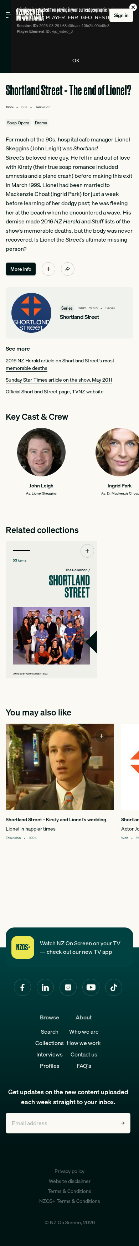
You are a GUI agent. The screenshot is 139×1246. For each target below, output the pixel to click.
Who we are (84, 1031)
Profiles (50, 1065)
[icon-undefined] (48, 269)
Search (49, 1031)
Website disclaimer (70, 1181)
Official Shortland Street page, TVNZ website (55, 391)
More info (20, 269)
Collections (49, 1043)
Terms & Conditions (69, 1191)
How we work (84, 1043)
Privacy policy (69, 1171)
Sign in (121, 15)
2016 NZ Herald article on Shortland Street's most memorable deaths (60, 364)
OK (75, 60)
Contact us (84, 1054)
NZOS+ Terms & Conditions (69, 1201)
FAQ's (84, 1065)
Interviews (49, 1054)
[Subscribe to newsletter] (122, 1123)
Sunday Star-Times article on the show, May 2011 (59, 380)
